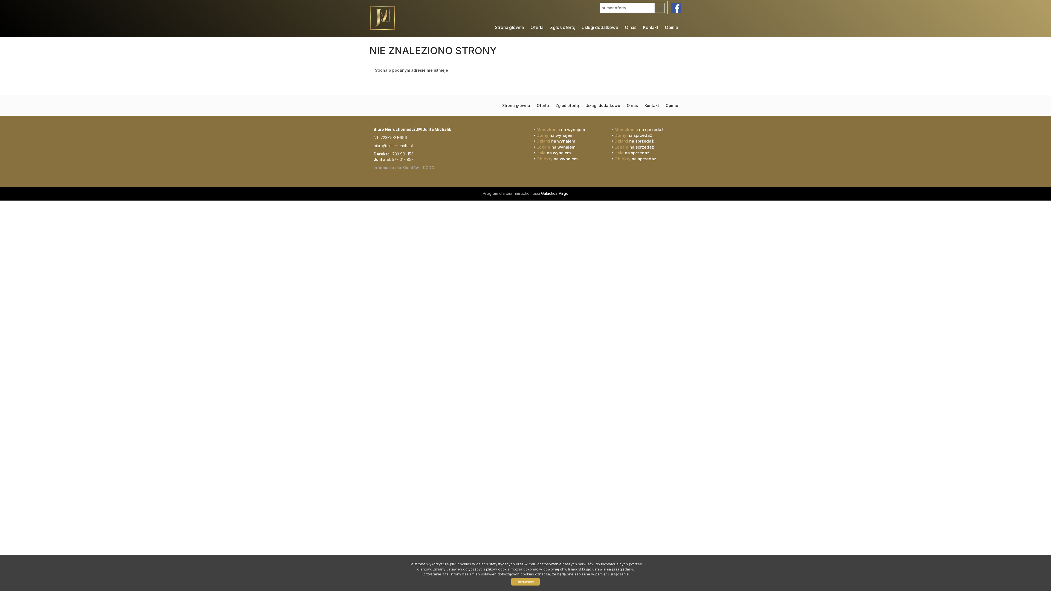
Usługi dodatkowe (600, 27)
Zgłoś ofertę (562, 27)
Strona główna (509, 27)
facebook (676, 8)
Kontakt (650, 27)
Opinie (671, 27)
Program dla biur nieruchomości (512, 193)
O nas (630, 27)
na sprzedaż (638, 129)
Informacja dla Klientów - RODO (404, 167)
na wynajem (560, 129)
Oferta (537, 27)
